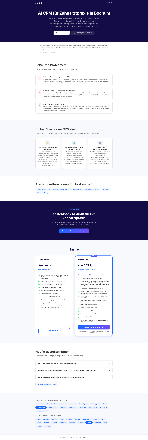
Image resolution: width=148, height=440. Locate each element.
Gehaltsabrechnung (42, 193)
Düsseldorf (86, 419)
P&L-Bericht (106, 189)
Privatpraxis (103, 407)
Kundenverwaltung (76, 189)
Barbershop (40, 404)
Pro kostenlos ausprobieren (93, 327)
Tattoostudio (72, 407)
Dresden (54, 422)
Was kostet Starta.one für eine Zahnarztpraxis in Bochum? (57, 363)
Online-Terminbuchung (43, 189)
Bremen (46, 422)
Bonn (105, 422)
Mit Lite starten (54, 331)
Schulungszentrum (42, 411)
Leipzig (39, 422)
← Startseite (109, 2)
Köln (62, 419)
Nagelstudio (72, 404)
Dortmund (95, 419)
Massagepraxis (95, 404)
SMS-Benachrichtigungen (92, 189)
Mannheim (48, 426)
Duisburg (80, 422)
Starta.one (67, 437)
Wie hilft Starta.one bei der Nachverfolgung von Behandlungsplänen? (61, 377)
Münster (39, 426)
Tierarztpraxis (93, 407)
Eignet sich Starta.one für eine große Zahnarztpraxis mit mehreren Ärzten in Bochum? (67, 370)
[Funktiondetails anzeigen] (64, 281)
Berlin (38, 419)
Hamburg (46, 419)
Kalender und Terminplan (60, 189)
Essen (103, 419)
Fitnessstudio (52, 407)
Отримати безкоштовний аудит (74, 231)
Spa (104, 404)
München (54, 419)
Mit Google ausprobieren (84, 33)
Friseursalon (62, 404)
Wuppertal (98, 422)
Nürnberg (72, 422)
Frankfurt (69, 419)
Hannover (63, 422)
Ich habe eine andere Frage (47, 384)
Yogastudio (62, 407)
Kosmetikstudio (51, 404)
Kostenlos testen (61, 33)
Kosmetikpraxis (83, 404)
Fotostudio (83, 407)
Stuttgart (77, 419)
